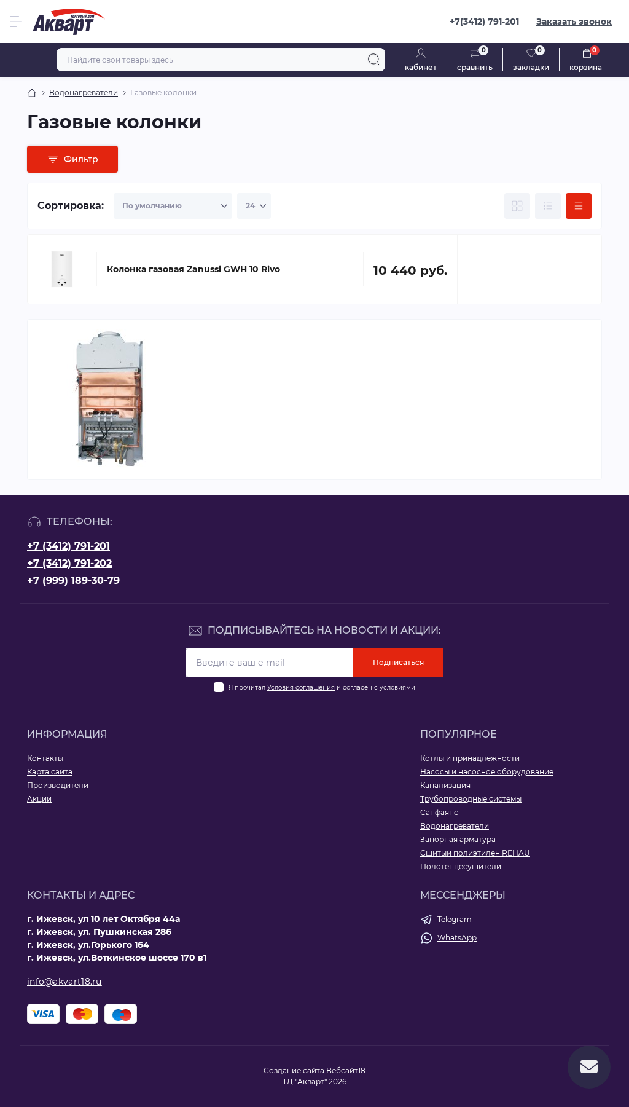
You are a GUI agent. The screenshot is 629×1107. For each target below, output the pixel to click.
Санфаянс (439, 812)
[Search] (374, 59)
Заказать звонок (574, 21)
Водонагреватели (83, 92)
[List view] (548, 206)
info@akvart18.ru (64, 981)
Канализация (445, 785)
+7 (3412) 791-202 (69, 563)
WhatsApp (457, 937)
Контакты (45, 758)
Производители (57, 785)
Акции (39, 798)
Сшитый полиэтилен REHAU (475, 852)
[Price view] (579, 206)
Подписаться (398, 662)
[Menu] (16, 21)
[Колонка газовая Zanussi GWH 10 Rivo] (62, 269)
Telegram (454, 919)
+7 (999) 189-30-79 (73, 580)
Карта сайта (49, 771)
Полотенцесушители (460, 866)
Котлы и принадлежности (470, 758)
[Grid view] (517, 206)
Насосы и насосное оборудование (486, 771)
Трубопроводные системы (471, 798)
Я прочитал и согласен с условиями (322, 687)
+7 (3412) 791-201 (68, 546)
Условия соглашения (301, 687)
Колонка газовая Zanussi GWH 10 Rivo (193, 269)
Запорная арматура (458, 839)
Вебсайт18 (345, 1070)
